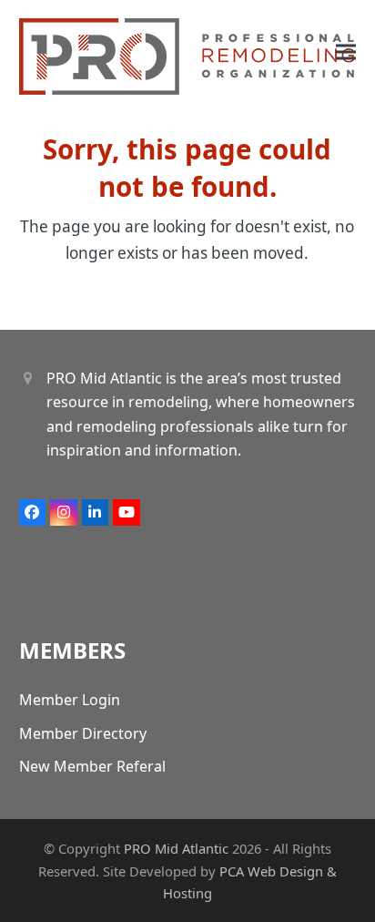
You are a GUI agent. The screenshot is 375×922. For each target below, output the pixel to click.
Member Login (69, 700)
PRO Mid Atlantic (176, 848)
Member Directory (83, 733)
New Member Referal (92, 766)
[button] (346, 52)
